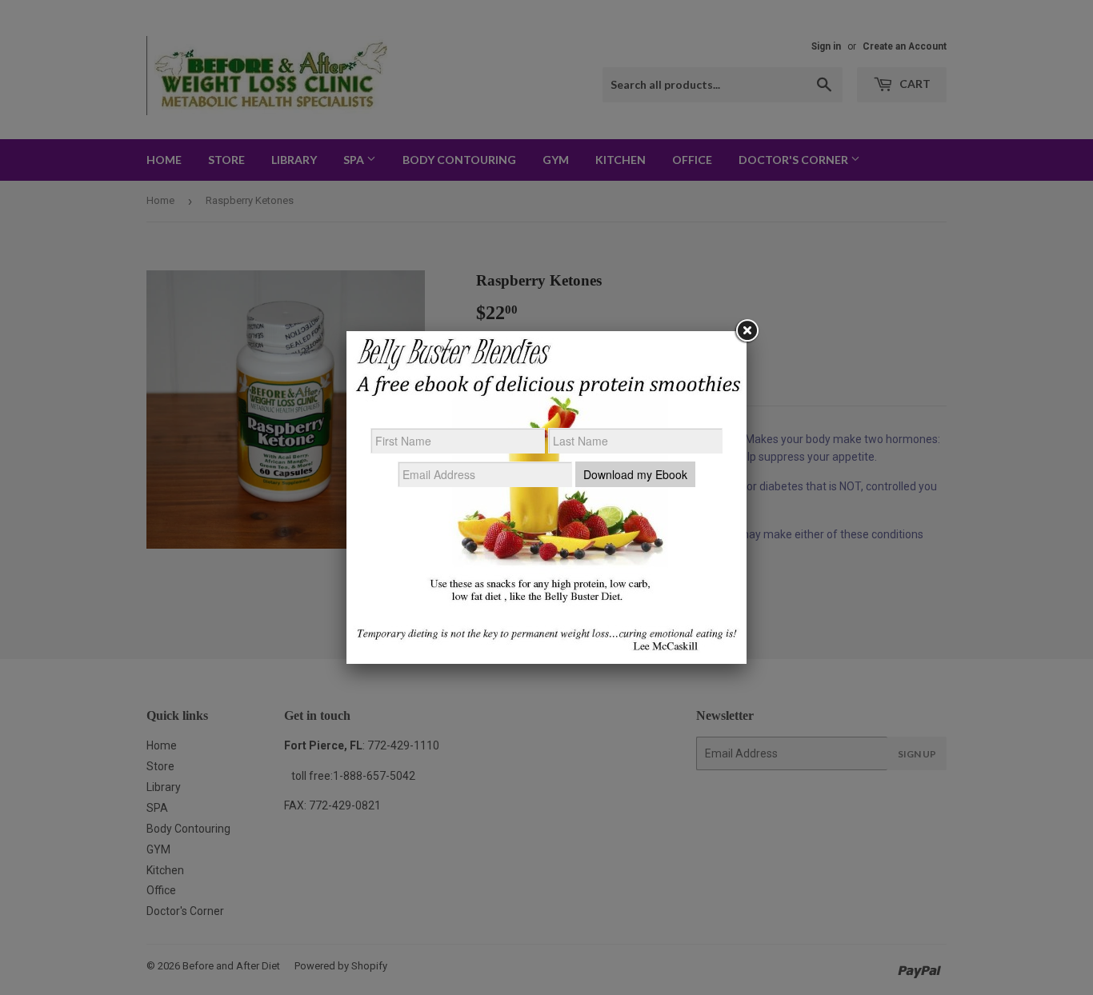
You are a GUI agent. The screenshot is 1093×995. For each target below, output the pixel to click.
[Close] (746, 331)
